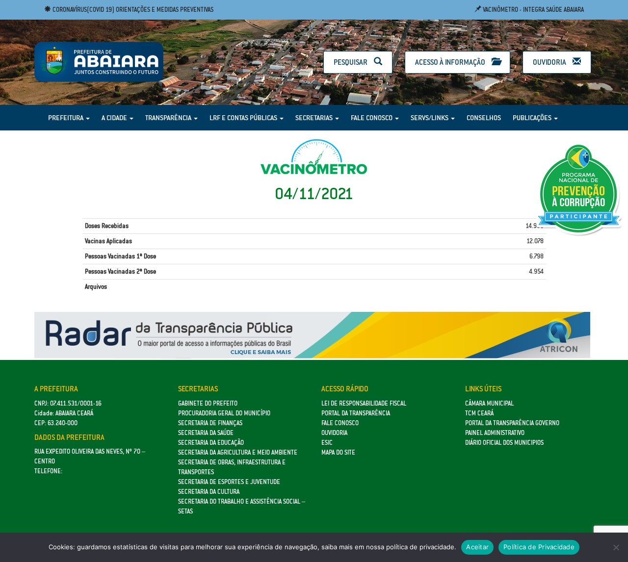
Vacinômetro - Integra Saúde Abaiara (532, 9)
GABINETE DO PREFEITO (207, 403)
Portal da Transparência (355, 413)
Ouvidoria (550, 62)
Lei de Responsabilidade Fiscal (363, 403)
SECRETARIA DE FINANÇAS (210, 423)
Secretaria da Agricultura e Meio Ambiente (237, 452)
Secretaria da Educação (211, 442)
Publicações (533, 117)
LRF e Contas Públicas (244, 117)
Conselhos (484, 117)
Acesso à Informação (451, 62)
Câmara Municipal (489, 403)
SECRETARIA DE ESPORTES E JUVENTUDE (229, 481)
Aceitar (477, 547)
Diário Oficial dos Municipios (504, 442)
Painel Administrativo (494, 432)
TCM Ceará (479, 413)
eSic (327, 442)
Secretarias (314, 117)
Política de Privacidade (539, 547)
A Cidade (115, 117)
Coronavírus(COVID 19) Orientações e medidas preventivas (132, 9)
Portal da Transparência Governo (512, 423)
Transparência (169, 117)
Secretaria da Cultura (208, 491)
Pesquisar (351, 62)
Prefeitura (66, 117)
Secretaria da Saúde (206, 432)
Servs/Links (430, 117)
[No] (616, 547)
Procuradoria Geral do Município (224, 413)
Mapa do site (338, 452)
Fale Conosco (372, 117)
